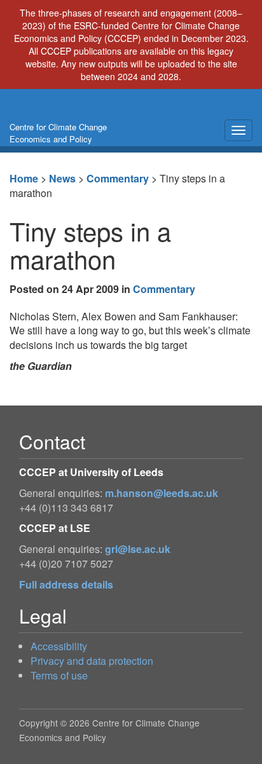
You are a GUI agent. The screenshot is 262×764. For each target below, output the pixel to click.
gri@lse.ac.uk (137, 549)
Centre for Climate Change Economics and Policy (58, 133)
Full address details (66, 584)
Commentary (117, 178)
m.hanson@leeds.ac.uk (161, 493)
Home (24, 178)
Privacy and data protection (92, 660)
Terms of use (59, 675)
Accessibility (59, 646)
